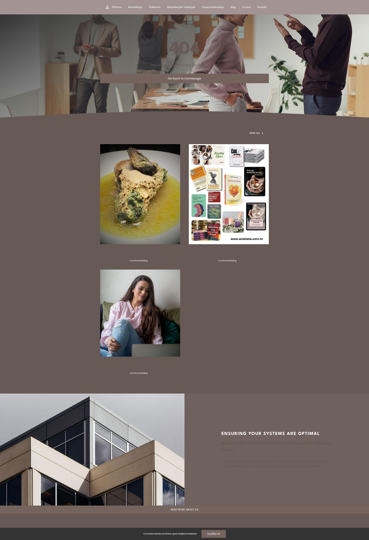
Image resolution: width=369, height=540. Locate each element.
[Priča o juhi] (140, 194)
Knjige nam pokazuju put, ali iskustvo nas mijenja (221, 251)
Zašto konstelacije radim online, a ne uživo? (129, 363)
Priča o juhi (108, 251)
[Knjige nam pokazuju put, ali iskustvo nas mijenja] (229, 194)
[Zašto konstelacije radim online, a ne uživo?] (140, 313)
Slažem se (213, 534)
